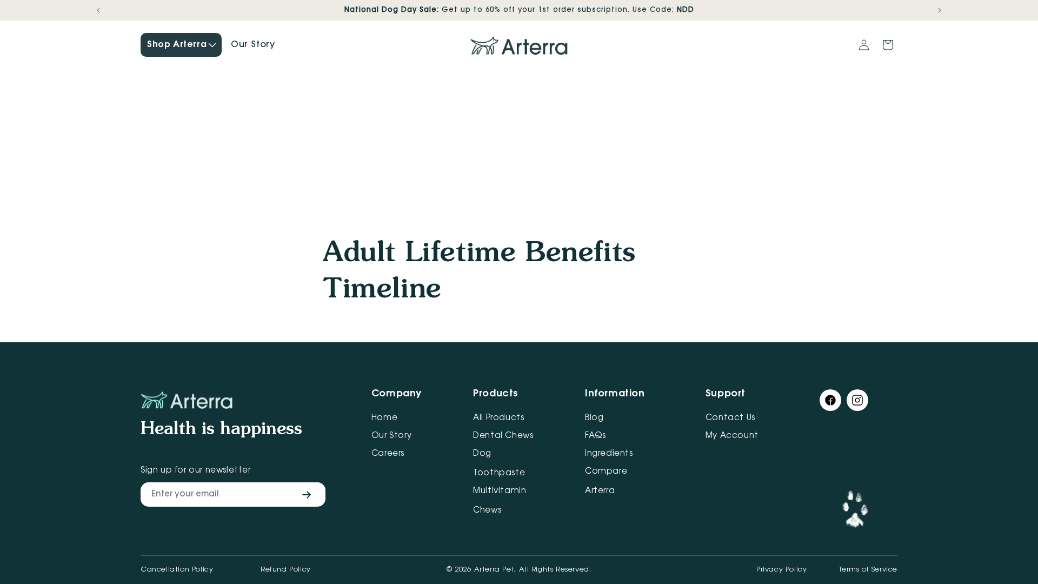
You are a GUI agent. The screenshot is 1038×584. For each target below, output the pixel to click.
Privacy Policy (781, 569)
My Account (732, 436)
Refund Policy (286, 569)
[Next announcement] (940, 10)
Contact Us (730, 418)
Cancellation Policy (177, 569)
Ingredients (609, 454)
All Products (498, 418)
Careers (387, 454)
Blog (594, 418)
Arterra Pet (494, 569)
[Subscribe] (306, 494)
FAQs (595, 436)
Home (384, 418)
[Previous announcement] (98, 10)
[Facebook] (830, 403)
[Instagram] (857, 403)
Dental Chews (503, 436)
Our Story (391, 436)
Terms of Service (868, 569)
